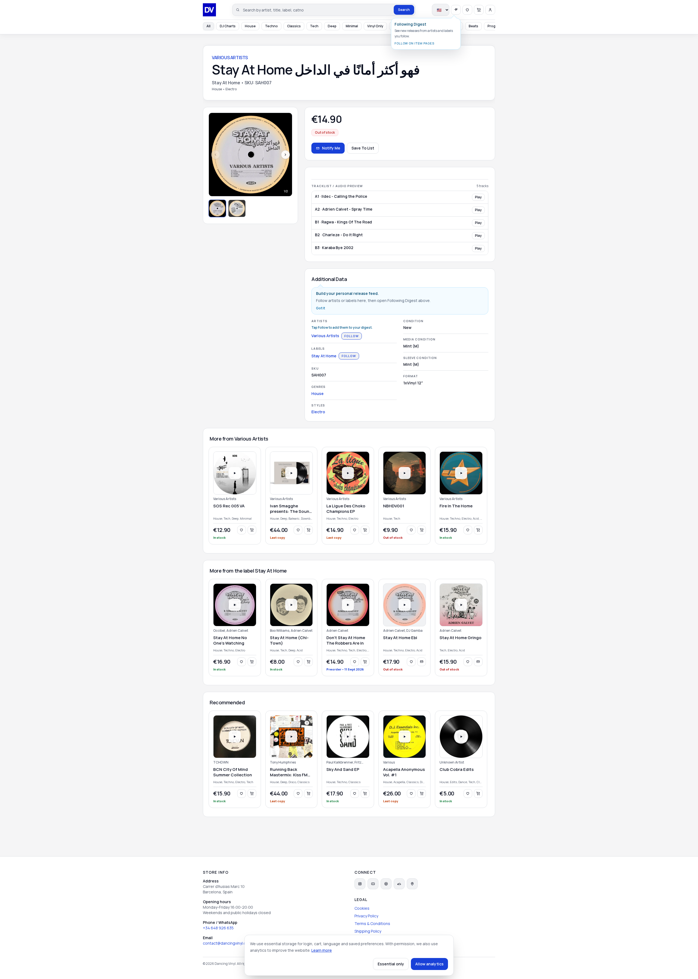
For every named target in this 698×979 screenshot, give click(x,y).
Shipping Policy (367, 931)
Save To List (362, 148)
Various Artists (325, 335)
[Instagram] (359, 883)
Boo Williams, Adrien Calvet (291, 630)
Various (389, 762)
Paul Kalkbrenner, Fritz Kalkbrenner (344, 762)
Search (404, 9)
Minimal (352, 26)
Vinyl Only (375, 26)
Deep (332, 26)
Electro (318, 411)
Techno (271, 26)
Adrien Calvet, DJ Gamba (403, 630)
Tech (314, 26)
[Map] (412, 883)
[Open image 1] (217, 208)
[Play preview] (234, 473)
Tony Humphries (283, 762)
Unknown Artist (452, 762)
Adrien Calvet (337, 630)
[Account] (490, 10)
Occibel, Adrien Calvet (230, 630)
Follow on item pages (414, 43)
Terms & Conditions (372, 923)
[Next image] (285, 154)
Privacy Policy (366, 915)
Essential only (391, 963)
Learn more (321, 950)
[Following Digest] (456, 10)
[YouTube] (373, 883)
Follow (351, 336)
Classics (294, 26)
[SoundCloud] (399, 883)
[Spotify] (386, 883)
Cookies (361, 908)
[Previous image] (215, 154)
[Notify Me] (421, 661)
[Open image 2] (237, 208)
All (208, 26)
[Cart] (479, 10)
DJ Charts (228, 26)
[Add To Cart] (252, 530)
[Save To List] (241, 530)
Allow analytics (429, 963)
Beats (473, 26)
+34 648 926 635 (218, 927)
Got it (320, 308)
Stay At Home (323, 355)
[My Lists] (467, 10)
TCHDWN (220, 762)
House (250, 26)
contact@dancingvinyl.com (227, 943)
